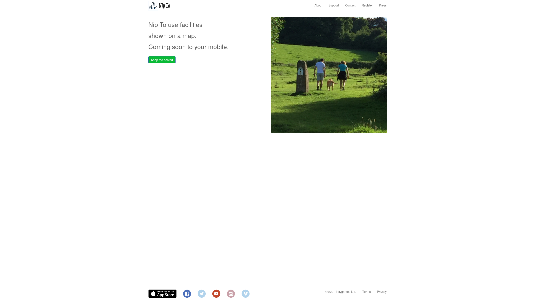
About (318, 5)
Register (367, 5)
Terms (366, 292)
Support (334, 5)
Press (383, 5)
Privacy (382, 292)
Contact (350, 5)
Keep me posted (162, 60)
